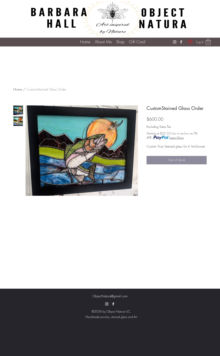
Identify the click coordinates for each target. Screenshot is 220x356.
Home (17, 89)
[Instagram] (175, 42)
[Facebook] (181, 42)
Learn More (176, 138)
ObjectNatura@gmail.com (110, 296)
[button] (120, 42)
